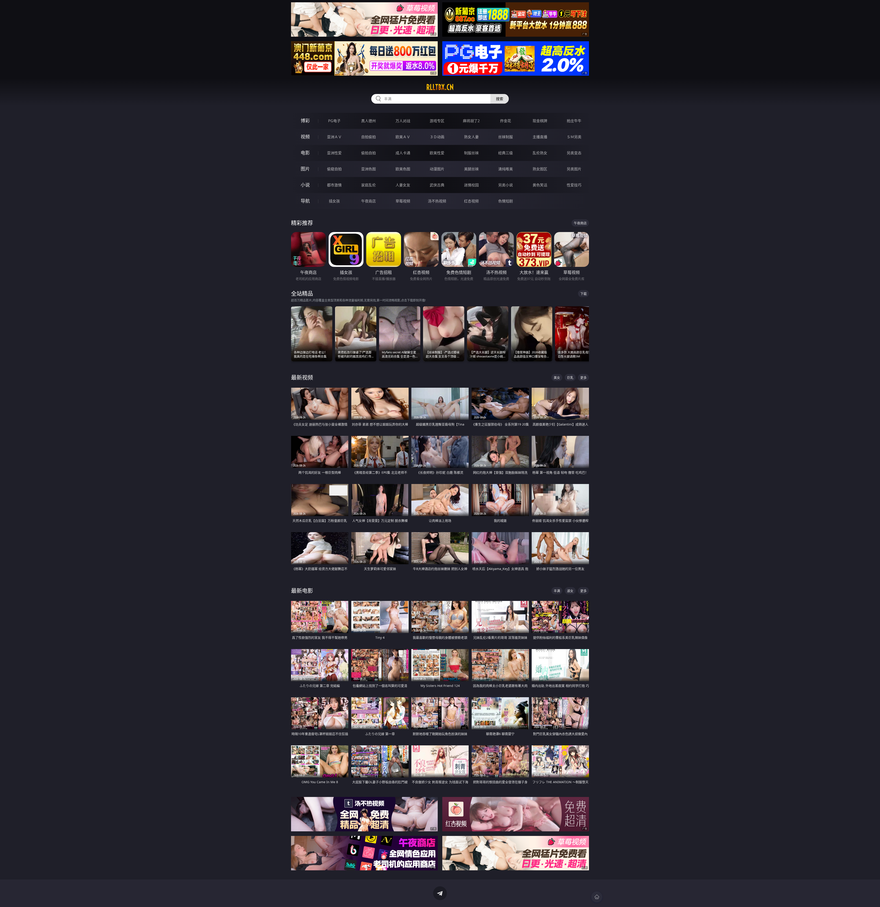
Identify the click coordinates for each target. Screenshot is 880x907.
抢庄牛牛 (574, 120)
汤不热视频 (437, 201)
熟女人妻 (471, 136)
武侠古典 (437, 185)
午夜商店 (368, 201)
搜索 (499, 98)
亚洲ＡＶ (334, 136)
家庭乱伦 (368, 185)
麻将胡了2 (471, 120)
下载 (583, 293)
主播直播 (540, 136)
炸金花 (505, 120)
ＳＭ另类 (574, 136)
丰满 (557, 591)
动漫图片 (437, 168)
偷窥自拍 (334, 168)
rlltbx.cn (440, 87)
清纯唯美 (505, 168)
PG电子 (334, 120)
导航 (305, 201)
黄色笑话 (540, 185)
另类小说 (505, 185)
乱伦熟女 (540, 152)
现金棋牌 (540, 120)
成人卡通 (403, 152)
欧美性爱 (437, 152)
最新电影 (302, 590)
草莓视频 (403, 201)
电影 (305, 153)
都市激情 (334, 185)
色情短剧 (505, 201)
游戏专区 (437, 120)
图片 (305, 169)
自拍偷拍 (368, 136)
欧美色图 (403, 168)
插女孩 (334, 201)
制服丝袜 (471, 152)
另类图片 (574, 168)
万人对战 (403, 120)
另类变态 (574, 152)
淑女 (570, 591)
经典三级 (505, 152)
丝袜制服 (505, 136)
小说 (305, 185)
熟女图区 (540, 168)
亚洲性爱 (334, 152)
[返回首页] (596, 896)
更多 (583, 377)
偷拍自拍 (368, 152)
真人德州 (368, 120)
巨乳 (570, 377)
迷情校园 (471, 185)
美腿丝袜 (471, 168)
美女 (557, 377)
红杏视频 (471, 201)
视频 (305, 137)
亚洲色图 (368, 168)
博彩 (305, 121)
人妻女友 (403, 185)
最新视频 (302, 377)
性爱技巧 (574, 185)
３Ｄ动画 (437, 136)
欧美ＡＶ (403, 136)
